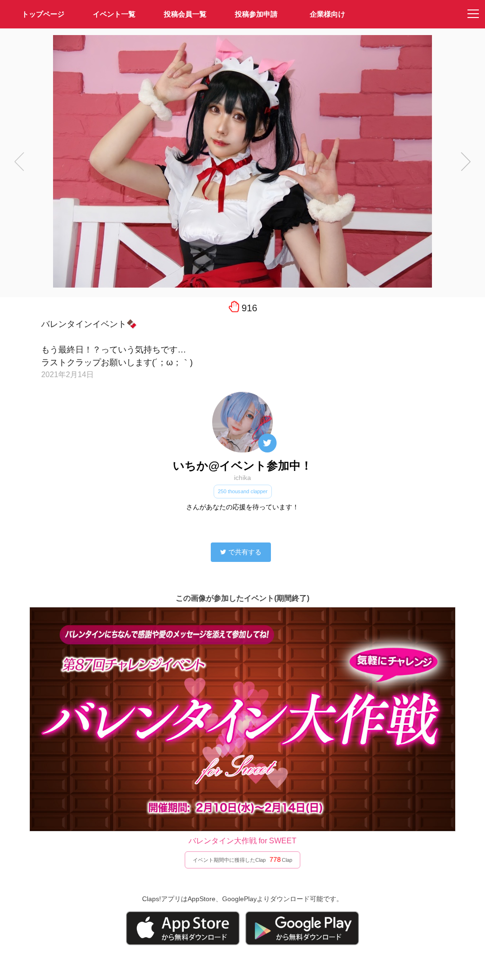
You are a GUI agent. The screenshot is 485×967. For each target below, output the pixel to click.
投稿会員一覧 (185, 14)
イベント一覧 (114, 14)
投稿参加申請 (256, 14)
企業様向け (327, 14)
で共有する (244, 552)
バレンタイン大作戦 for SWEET (242, 841)
